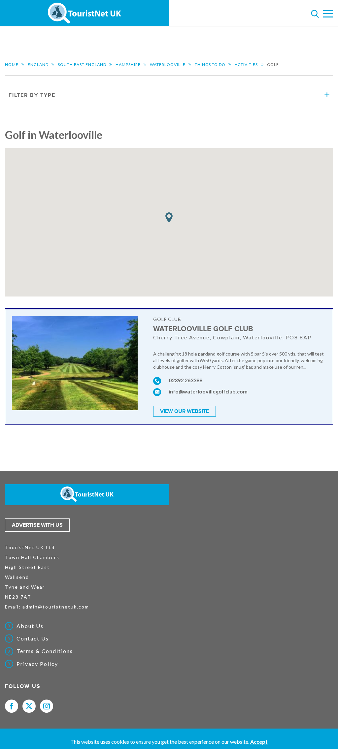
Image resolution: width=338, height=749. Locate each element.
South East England (82, 64)
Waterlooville (168, 64)
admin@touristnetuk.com (55, 606)
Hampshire (128, 64)
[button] (169, 217)
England (38, 64)
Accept (259, 741)
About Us (30, 626)
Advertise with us (37, 525)
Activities (246, 64)
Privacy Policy (37, 664)
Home (11, 64)
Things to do (210, 64)
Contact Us (33, 638)
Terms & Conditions (45, 651)
